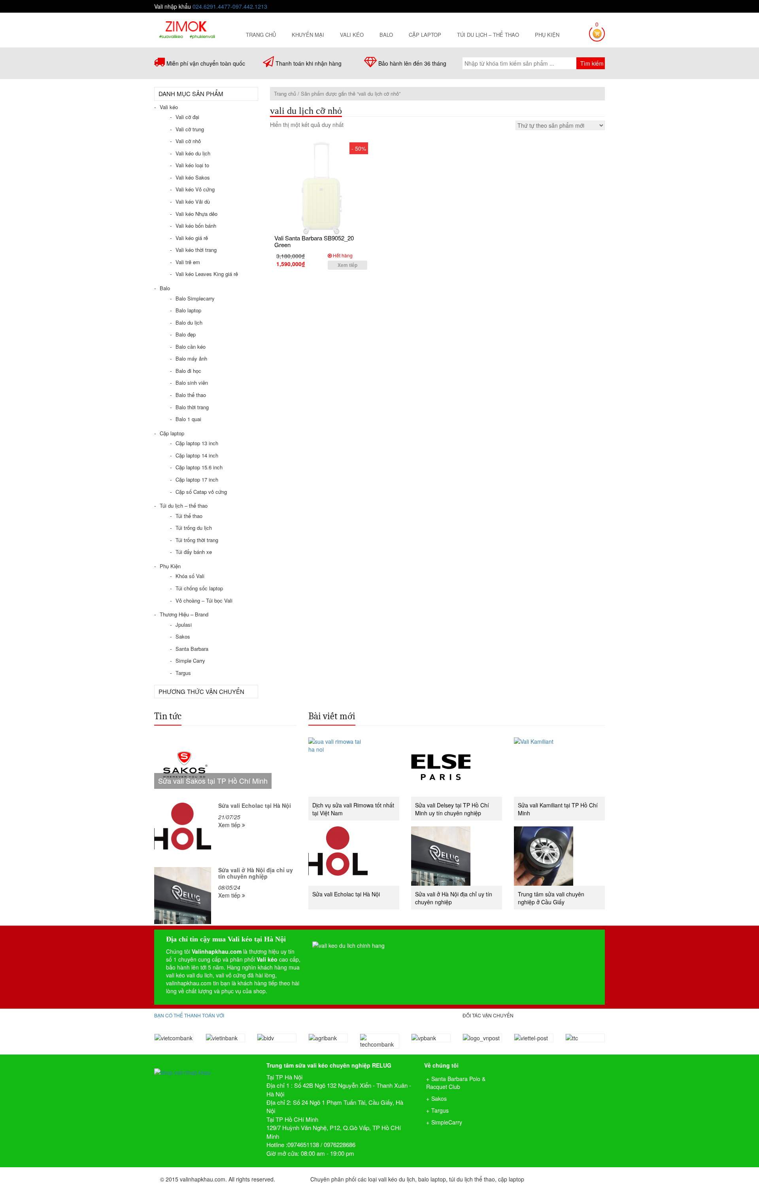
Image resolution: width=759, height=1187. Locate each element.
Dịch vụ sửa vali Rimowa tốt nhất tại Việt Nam (353, 809)
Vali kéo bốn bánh (196, 225)
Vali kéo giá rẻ (192, 238)
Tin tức (167, 716)
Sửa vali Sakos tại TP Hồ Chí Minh (213, 780)
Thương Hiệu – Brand (184, 614)
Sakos (183, 636)
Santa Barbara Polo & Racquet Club (455, 1083)
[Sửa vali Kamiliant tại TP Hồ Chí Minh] (559, 767)
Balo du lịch (189, 322)
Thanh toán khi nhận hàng (309, 63)
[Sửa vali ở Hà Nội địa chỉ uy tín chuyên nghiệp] (182, 895)
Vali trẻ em (188, 262)
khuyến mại (308, 34)
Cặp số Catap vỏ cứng (201, 491)
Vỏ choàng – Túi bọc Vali (204, 600)
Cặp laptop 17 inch (197, 479)
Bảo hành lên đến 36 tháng (412, 63)
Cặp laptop (425, 34)
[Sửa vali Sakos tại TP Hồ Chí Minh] (225, 767)
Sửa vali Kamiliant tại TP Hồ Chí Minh (558, 809)
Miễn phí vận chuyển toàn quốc (205, 63)
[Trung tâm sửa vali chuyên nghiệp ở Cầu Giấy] (559, 856)
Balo (386, 34)
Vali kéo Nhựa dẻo (196, 213)
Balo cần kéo (191, 346)
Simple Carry (190, 660)
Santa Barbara (192, 648)
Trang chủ (261, 34)
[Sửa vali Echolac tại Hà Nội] (182, 831)
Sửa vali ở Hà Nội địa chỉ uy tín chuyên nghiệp (255, 873)
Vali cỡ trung (190, 129)
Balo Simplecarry (195, 298)
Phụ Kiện (547, 34)
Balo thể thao (191, 395)
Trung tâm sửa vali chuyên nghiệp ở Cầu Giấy (551, 898)
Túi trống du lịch (194, 527)
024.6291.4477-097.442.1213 (230, 6)
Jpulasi (184, 624)
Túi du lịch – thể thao (488, 34)
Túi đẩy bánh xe (194, 552)
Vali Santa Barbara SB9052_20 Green (314, 241)
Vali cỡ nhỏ (188, 141)
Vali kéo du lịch (193, 153)
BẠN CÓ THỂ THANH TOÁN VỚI (189, 1015)
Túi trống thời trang (197, 540)
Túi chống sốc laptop (199, 588)
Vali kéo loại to (192, 165)
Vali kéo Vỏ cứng (195, 189)
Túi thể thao (189, 516)
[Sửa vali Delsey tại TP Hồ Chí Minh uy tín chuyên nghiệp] (456, 767)
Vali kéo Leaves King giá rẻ (207, 274)
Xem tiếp (347, 264)
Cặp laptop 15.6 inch (199, 467)
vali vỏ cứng (231, 975)
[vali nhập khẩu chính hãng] (204, 1065)
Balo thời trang (192, 407)
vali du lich (200, 975)
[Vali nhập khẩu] (186, 29)
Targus (183, 673)
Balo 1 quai (188, 419)
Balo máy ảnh (191, 358)
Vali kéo (352, 34)
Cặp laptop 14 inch (197, 455)
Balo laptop (188, 310)
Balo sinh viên (192, 382)
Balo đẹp (186, 334)
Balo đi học (188, 370)
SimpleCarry (446, 1122)
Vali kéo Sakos (193, 177)
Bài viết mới (331, 716)
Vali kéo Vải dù (193, 201)
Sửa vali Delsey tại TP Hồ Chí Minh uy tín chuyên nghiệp (452, 809)
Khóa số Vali (190, 576)
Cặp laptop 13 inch (197, 443)
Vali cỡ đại (187, 117)
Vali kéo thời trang (196, 249)
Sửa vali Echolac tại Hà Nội (254, 805)
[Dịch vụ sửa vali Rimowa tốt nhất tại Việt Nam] (353, 767)
